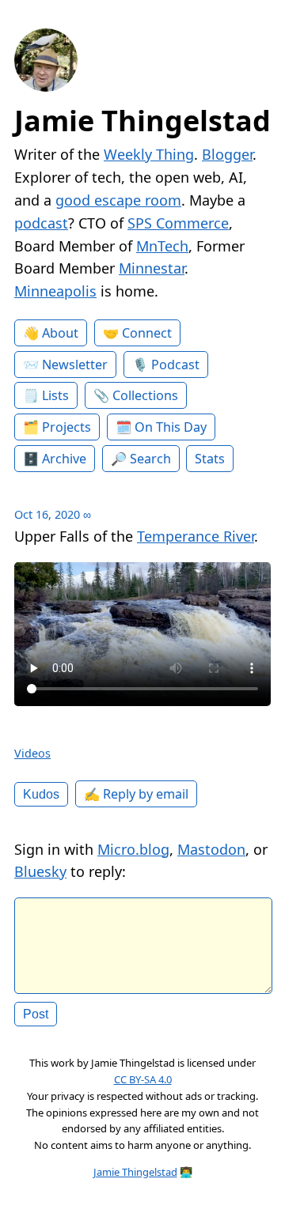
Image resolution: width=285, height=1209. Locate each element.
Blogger (227, 154)
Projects (66, 427)
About (60, 333)
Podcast (175, 364)
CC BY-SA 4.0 (143, 1079)
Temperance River (195, 536)
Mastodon (211, 849)
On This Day (171, 427)
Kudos (41, 794)
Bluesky (40, 871)
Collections (145, 395)
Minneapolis (55, 290)
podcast (41, 222)
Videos (32, 753)
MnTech (162, 245)
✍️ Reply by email (136, 794)
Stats (210, 458)
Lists (55, 395)
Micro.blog (133, 849)
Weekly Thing (149, 154)
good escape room (118, 200)
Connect (147, 333)
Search (150, 458)
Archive (64, 458)
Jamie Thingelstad (142, 120)
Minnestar (151, 268)
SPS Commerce (178, 222)
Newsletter (75, 364)
